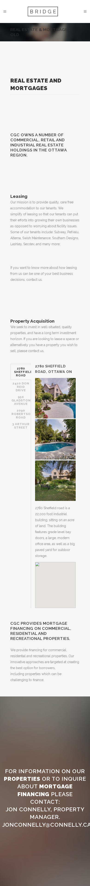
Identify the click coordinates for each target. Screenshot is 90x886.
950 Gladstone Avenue (21, 400)
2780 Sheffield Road (22, 372)
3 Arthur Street (21, 425)
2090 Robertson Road (21, 414)
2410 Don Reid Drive (20, 387)
